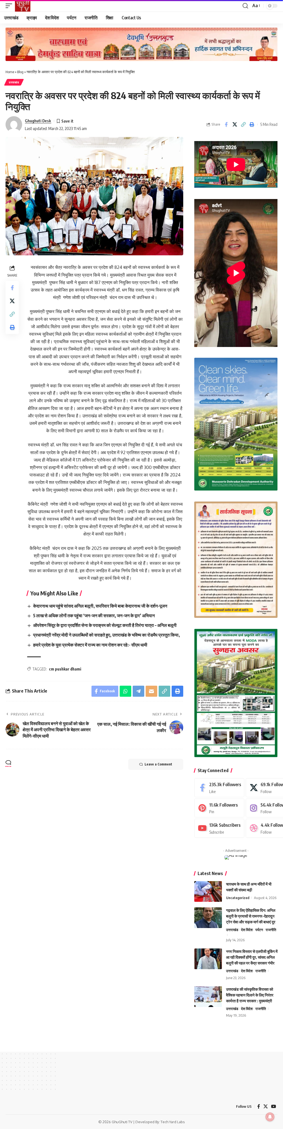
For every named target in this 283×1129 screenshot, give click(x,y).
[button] (10, 6)
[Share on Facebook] (226, 124)
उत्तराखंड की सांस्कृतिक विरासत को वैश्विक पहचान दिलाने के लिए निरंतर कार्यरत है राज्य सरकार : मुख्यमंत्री (249, 995)
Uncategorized (237, 897)
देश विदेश (247, 929)
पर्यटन (259, 929)
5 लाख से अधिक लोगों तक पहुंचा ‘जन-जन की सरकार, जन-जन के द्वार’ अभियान (94, 615)
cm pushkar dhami (65, 669)
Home (10, 72)
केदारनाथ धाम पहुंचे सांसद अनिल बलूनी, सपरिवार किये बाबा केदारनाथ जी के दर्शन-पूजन (100, 606)
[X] (265, 1106)
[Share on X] (235, 124)
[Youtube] (219, 828)
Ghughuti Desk (38, 120)
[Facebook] (219, 787)
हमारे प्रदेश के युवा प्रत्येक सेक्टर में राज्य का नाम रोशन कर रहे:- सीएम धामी (90, 645)
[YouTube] (273, 1106)
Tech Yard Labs (173, 1122)
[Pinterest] (219, 808)
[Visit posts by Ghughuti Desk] (14, 124)
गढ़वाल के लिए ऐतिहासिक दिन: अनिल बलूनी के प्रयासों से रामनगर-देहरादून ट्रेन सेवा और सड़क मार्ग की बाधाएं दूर (250, 916)
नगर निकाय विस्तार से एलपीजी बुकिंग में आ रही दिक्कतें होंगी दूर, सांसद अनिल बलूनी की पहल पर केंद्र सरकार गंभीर (251, 957)
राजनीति (271, 929)
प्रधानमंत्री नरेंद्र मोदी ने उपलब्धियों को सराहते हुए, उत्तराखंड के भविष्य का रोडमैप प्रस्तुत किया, (106, 635)
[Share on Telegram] (138, 691)
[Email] (151, 691)
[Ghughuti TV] (22, 6)
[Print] (252, 124)
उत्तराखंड (14, 82)
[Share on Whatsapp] (125, 691)
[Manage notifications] (270, 1116)
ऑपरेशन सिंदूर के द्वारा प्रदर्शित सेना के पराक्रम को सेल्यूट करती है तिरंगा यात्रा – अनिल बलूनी (105, 625)
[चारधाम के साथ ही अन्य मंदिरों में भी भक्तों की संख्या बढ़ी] (208, 891)
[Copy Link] (243, 124)
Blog (20, 72)
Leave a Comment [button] (158, 764)
